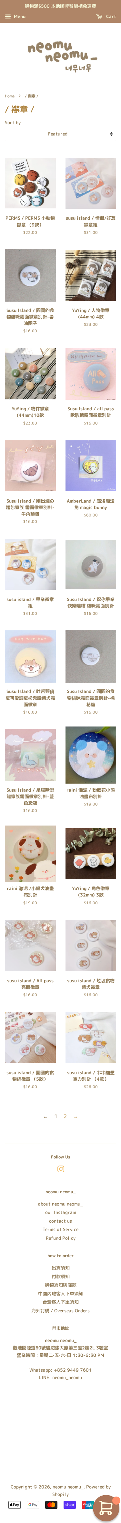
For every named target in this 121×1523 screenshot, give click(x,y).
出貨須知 (61, 1268)
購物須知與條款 (60, 1285)
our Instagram (60, 1212)
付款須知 (61, 1276)
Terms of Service (60, 1229)
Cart (110, 16)
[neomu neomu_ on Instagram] (60, 1170)
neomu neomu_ (68, 1487)
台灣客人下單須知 (61, 1302)
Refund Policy (61, 1238)
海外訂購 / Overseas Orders (60, 1311)
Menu (19, 16)
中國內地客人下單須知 (60, 1293)
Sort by (13, 122)
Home (10, 96)
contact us (60, 1221)
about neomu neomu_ (60, 1204)
